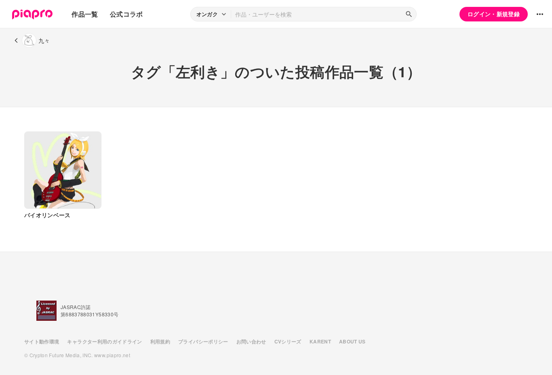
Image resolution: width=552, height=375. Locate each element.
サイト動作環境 (41, 341)
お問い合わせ (251, 341)
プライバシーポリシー (203, 341)
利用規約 (160, 341)
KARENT (320, 341)
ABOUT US (352, 341)
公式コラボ (126, 14)
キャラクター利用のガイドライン (104, 341)
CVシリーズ (287, 341)
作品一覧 (85, 14)
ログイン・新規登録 (494, 14)
